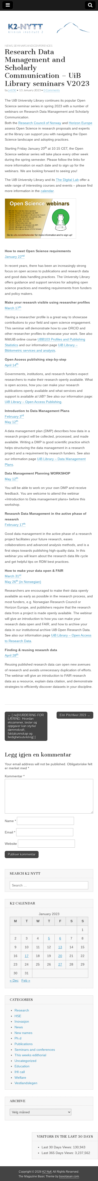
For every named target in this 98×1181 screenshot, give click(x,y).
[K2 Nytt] (49, 23)
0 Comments (52, 90)
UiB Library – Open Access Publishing (33, 402)
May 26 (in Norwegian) (23, 582)
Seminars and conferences (33, 45)
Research (22, 1010)
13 (60, 947)
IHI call (20, 1072)
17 (27, 956)
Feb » (25, 980)
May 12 (11, 422)
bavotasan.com (69, 1176)
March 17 (13, 308)
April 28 (11, 655)
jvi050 (12, 90)
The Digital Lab (67, 180)
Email (10, 832)
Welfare (20, 1077)
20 (60, 956)
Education (22, 1066)
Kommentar (14, 776)
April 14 (11, 365)
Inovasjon (22, 1021)
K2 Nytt (47, 1171)
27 (60, 964)
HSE (18, 1016)
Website (11, 843)
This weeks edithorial (30, 1055)
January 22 (14, 257)
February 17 (15, 525)
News (9, 45)
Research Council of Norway (39, 123)
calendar (47, 191)
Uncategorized (25, 1061)
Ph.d (18, 1038)
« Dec (14, 980)
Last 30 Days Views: (57, 1147)
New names (23, 1033)
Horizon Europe (80, 123)
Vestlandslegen (26, 1083)
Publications (24, 1044)
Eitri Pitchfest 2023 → (75, 715)
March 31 (13, 576)
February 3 (14, 416)
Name (10, 821)
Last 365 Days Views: (58, 1153)
